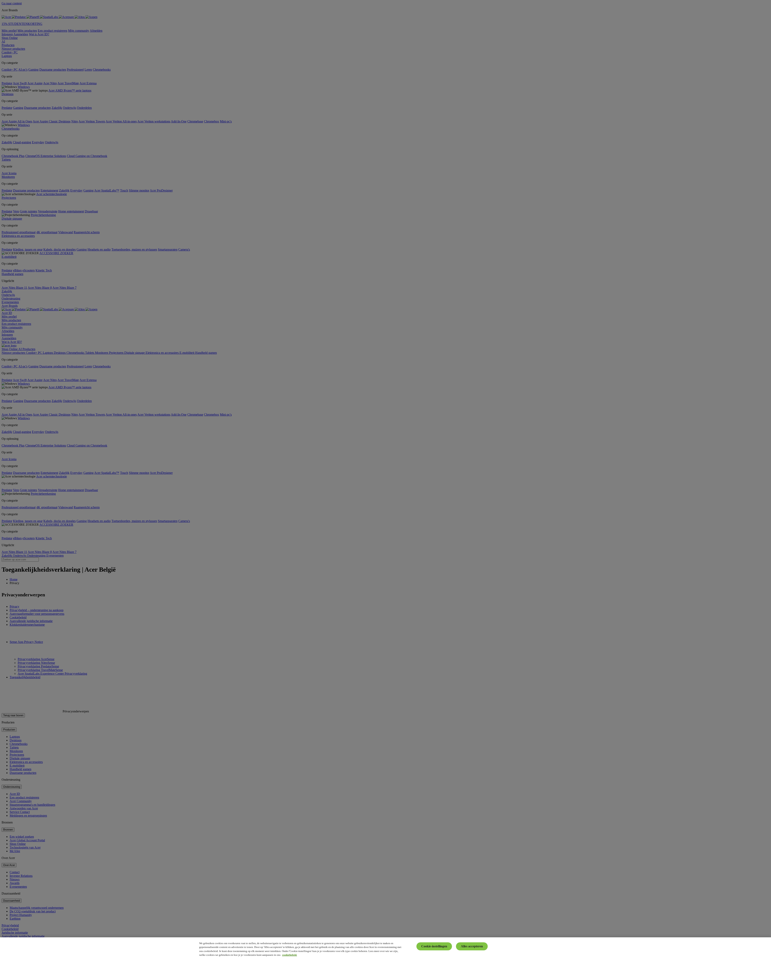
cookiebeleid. (289, 954)
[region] (385, 948)
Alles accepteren (472, 946)
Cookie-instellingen (434, 946)
